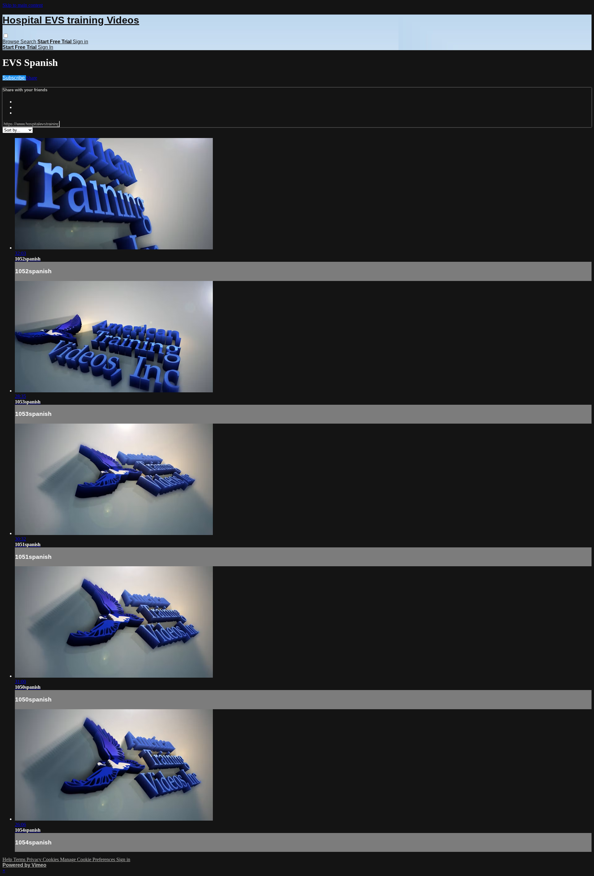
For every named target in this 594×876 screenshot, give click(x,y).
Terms (20, 859)
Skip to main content (22, 5)
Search (28, 41)
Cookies (51, 859)
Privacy (35, 859)
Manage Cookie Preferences (88, 859)
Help (7, 859)
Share (31, 77)
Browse (11, 41)
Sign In (45, 47)
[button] (6, 36)
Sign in (80, 41)
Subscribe (14, 77)
